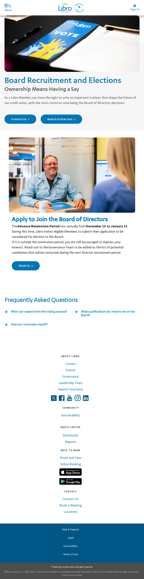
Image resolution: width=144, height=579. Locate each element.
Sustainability (70, 415)
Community (70, 407)
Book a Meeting (70, 505)
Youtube (69, 398)
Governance (70, 376)
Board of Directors (59, 119)
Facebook (61, 398)
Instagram (78, 398)
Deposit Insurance (70, 389)
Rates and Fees (70, 457)
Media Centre (70, 427)
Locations (70, 511)
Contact (70, 491)
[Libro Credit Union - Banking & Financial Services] (71, 7)
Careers (70, 363)
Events (70, 370)
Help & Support (70, 529)
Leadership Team (70, 383)
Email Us (24, 265)
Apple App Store (70, 472)
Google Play (70, 481)
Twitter (54, 398)
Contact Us (18, 119)
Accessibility (70, 546)
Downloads (70, 435)
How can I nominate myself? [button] (29, 324)
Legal (71, 537)
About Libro (70, 356)
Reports (70, 441)
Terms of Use (70, 554)
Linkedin (86, 398)
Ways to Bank (71, 450)
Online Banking (70, 464)
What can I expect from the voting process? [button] (39, 311)
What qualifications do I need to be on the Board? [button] (108, 313)
